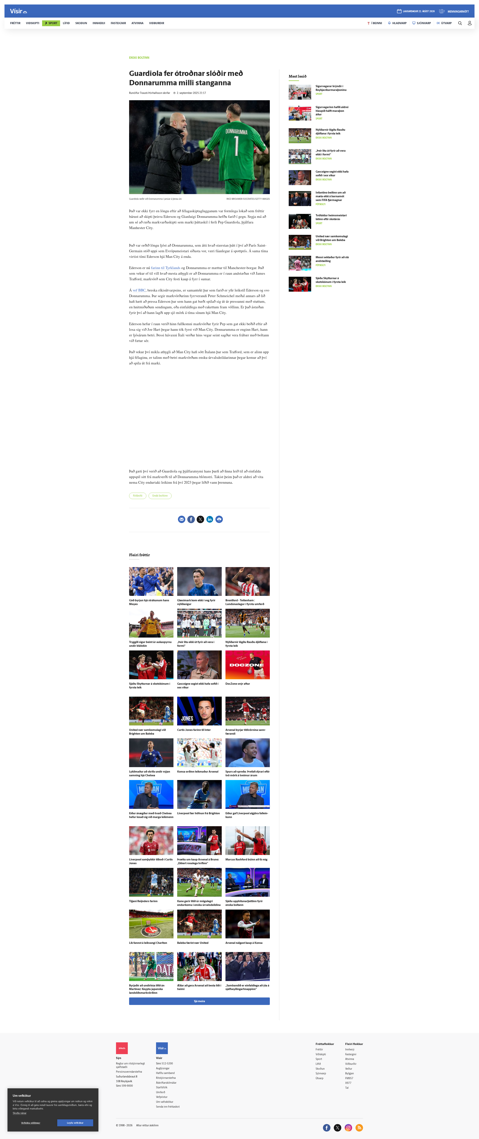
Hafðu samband (165, 1073)
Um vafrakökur (164, 1102)
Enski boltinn (160, 496)
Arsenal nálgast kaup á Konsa (244, 943)
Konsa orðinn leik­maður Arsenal (197, 771)
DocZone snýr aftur (237, 684)
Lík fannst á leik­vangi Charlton (148, 943)
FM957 (349, 1078)
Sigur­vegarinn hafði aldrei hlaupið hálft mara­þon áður (332, 111)
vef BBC (139, 290)
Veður (348, 1069)
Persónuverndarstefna (129, 1072)
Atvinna (349, 1059)
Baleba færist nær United (192, 943)
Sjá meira (199, 1001)
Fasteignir (350, 1054)
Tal (347, 1088)
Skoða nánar (19, 1113)
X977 (348, 1083)
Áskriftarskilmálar (166, 1083)
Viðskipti (321, 1054)
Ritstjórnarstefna (166, 1078)
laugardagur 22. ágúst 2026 (419, 11)
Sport (319, 1059)
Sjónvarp (321, 1073)
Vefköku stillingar (30, 1123)
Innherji (349, 1049)
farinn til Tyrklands (165, 267)
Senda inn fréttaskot (168, 1107)
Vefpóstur (161, 1097)
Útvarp (319, 1078)
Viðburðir (350, 1064)
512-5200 (167, 1063)
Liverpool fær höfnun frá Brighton (198, 813)
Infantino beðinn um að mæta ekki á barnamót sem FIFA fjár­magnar (331, 196)
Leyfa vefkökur (75, 1123)
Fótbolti (137, 496)
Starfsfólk (161, 1087)
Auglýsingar (163, 1068)
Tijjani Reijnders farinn (143, 901)
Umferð (160, 1092)
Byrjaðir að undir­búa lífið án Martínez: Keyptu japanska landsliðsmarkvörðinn (146, 989)
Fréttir (319, 1049)
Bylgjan (349, 1073)
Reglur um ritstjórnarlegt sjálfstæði (130, 1065)
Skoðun (320, 1069)
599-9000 (127, 1086)
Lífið (318, 1064)
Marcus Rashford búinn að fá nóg (246, 859)
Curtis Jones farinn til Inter (194, 730)
